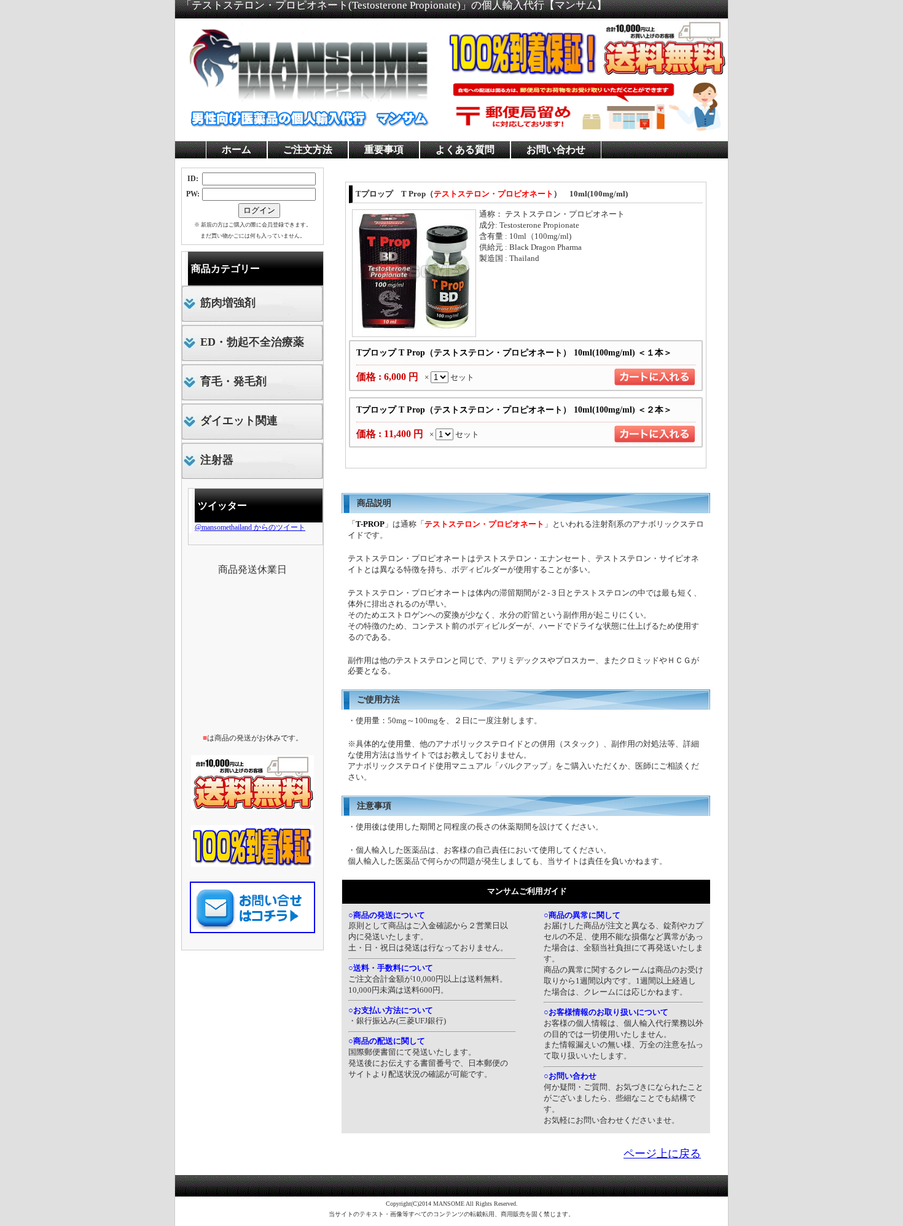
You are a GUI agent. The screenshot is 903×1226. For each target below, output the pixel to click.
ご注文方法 (307, 149)
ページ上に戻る (662, 1153)
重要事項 (384, 149)
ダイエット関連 (239, 420)
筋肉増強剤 (228, 303)
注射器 (216, 460)
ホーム (236, 149)
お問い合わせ (555, 149)
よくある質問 (465, 149)
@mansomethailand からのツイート (250, 527)
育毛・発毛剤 (233, 381)
